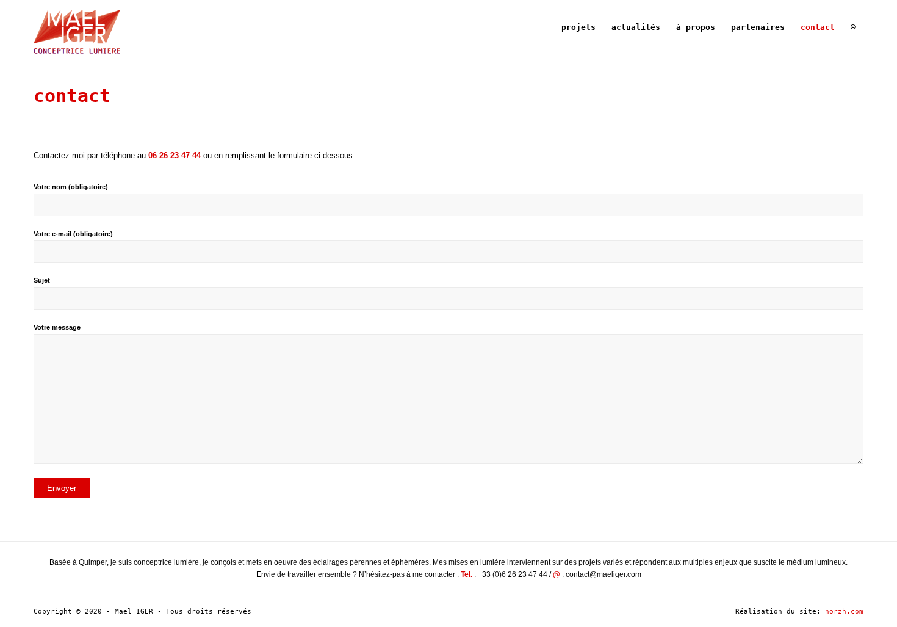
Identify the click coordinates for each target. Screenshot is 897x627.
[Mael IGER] (77, 27)
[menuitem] (578, 27)
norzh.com (844, 611)
